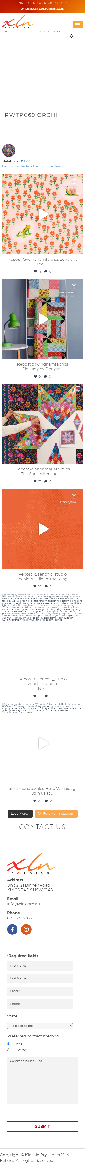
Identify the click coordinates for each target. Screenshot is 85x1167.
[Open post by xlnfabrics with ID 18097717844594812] (42, 634)
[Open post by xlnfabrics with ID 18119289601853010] (42, 214)
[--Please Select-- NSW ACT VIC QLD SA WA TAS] (40, 1026)
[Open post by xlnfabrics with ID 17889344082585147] (42, 424)
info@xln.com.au (23, 904)
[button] (72, 36)
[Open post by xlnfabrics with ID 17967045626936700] (42, 319)
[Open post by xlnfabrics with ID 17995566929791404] (42, 743)
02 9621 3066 (19, 918)
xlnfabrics (41, 178)
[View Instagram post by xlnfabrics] (78, 248)
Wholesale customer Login (42, 9)
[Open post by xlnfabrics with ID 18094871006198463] (42, 529)
